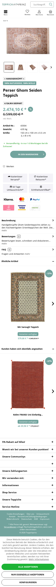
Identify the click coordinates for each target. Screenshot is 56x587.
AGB (36, 519)
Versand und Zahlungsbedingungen (32, 516)
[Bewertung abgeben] (28, 100)
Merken (10, 166)
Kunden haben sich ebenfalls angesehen (22, 348)
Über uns (30, 514)
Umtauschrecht (42, 514)
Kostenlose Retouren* (42, 178)
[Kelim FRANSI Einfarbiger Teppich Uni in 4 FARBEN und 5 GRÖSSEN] (28, 384)
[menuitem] (50, 12)
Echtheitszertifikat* (40, 189)
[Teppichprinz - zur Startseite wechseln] (14, 4)
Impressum (44, 519)
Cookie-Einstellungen (15, 514)
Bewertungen (8, 236)
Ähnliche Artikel (9, 261)
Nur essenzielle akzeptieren (27, 574)
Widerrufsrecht (13, 519)
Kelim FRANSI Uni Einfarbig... (28, 414)
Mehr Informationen (39, 559)
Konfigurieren (28, 582)
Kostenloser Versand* (16, 178)
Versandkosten (10, 527)
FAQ (6, 249)
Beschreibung (9, 220)
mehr (4, 230)
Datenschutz (26, 519)
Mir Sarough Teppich (28, 327)
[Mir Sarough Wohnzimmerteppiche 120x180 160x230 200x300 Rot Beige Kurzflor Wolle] (28, 297)
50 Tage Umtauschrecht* (15, 188)
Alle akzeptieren (28, 566)
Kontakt (12, 516)
